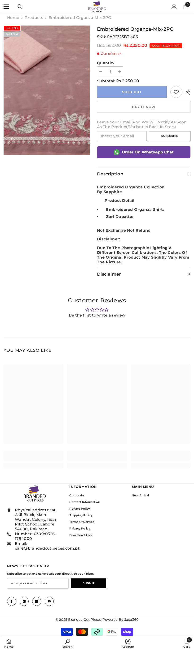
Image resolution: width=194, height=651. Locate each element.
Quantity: (106, 63)
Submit (88, 583)
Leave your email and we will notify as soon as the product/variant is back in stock (142, 124)
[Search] (20, 6)
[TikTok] (36, 601)
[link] (176, 92)
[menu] (6, 6)
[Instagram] (24, 601)
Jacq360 (131, 619)
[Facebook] (11, 601)
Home (13, 17)
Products (34, 17)
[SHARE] (186, 92)
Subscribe (169, 136)
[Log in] (174, 6)
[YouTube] (49, 601)
